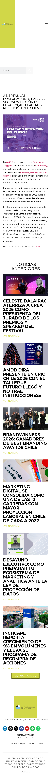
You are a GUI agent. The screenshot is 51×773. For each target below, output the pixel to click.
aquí (38, 246)
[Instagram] (10, 728)
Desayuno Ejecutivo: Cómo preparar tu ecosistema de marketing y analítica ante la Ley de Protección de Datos (25, 577)
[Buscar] (29, 70)
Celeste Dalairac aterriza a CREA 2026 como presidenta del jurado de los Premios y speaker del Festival (25, 315)
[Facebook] (21, 728)
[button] (46, 24)
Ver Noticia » (11, 336)
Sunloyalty (41, 165)
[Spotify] (32, 728)
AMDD (9, 162)
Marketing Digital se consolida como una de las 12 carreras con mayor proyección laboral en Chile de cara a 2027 (24, 503)
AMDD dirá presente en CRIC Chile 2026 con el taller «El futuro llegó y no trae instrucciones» (24, 382)
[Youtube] (27, 728)
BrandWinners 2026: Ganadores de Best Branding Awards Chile (25, 441)
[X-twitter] (16, 728)
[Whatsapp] (38, 728)
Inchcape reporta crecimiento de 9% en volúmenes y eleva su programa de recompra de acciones (24, 648)
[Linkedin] (5, 728)
